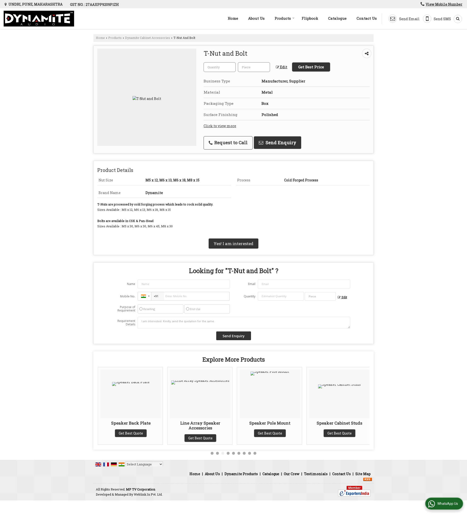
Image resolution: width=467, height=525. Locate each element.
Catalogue (337, 18)
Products (283, 18)
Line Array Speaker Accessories (200, 425)
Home (233, 18)
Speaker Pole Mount (269, 423)
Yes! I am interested (233, 243)
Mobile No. (127, 296)
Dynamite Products (241, 474)
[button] (444, 4)
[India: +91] (144, 296)
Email (251, 284)
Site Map (363, 474)
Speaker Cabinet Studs (339, 423)
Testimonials (316, 474)
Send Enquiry (280, 142)
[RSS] (367, 479)
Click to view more (220, 126)
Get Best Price (311, 66)
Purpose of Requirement (126, 308)
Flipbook (310, 18)
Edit (283, 67)
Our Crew (291, 474)
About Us (256, 18)
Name (131, 284)
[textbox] (254, 67)
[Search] (456, 19)
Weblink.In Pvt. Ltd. (148, 494)
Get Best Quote (131, 433)
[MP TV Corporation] (39, 19)
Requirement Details (126, 322)
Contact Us (367, 18)
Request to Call (230, 142)
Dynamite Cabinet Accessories (147, 38)
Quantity (249, 296)
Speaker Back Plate (131, 423)
